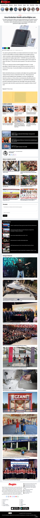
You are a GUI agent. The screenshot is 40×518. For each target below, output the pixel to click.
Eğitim (4, 503)
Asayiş (24, 5)
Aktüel (20, 15)
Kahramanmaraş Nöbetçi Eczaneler (31, 483)
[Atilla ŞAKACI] (5, 153)
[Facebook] (11, 155)
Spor (28, 5)
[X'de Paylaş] (5, 48)
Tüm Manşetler (27, 490)
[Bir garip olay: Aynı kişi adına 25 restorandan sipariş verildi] (11, 165)
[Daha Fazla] (9, 48)
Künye (37, 5)
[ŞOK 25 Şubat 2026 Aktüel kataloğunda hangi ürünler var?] (11, 193)
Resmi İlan (32, 5)
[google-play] (24, 508)
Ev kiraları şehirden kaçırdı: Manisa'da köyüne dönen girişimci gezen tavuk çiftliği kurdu (28, 172)
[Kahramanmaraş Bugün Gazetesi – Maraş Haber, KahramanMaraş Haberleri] (5, 1)
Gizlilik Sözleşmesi (6, 505)
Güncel (15, 5)
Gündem (11, 5)
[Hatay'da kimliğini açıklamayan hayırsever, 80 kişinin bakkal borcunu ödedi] (28, 180)
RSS (10, 513)
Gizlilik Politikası (23, 504)
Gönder (5, 215)
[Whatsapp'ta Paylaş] (7, 48)
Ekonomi (20, 5)
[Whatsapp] (18, 496)
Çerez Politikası (5, 504)
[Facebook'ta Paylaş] (3, 48)
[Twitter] (13, 155)
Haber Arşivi (27, 493)
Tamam (36, 516)
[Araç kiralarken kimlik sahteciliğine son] (20, 36)
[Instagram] (15, 155)
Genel (22, 499)
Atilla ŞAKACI (5, 50)
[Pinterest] (10, 496)
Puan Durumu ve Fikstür (29, 489)
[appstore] (15, 508)
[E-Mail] (9, 155)
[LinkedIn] (14, 496)
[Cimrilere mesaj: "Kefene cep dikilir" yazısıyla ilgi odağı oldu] (11, 180)
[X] (8, 496)
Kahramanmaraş (4, 5)
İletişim (22, 505)
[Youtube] (16, 496)
